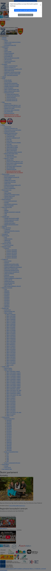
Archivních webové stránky (25, 15)
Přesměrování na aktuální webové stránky (25, 10)
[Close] (41, 5)
